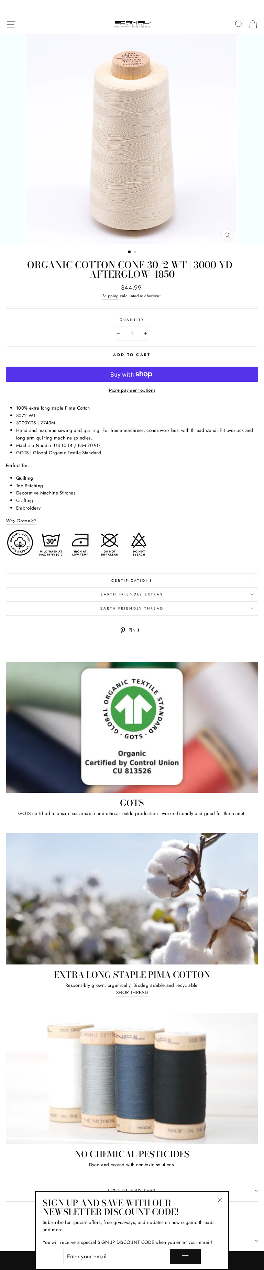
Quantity (132, 319)
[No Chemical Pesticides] (132, 1078)
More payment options (132, 390)
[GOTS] (132, 727)
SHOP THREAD (132, 992)
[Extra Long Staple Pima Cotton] (132, 898)
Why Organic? (21, 520)
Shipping (110, 296)
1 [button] (129, 252)
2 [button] (136, 252)
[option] (132, 139)
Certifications (132, 580)
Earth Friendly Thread (132, 608)
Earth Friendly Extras (132, 594)
